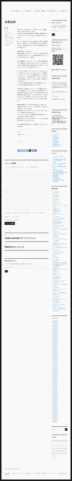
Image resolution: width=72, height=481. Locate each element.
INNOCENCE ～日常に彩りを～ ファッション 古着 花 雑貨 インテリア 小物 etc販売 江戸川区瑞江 (25, 473)
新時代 (8, 44)
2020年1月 (55, 408)
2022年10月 (55, 359)
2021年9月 (55, 378)
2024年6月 (55, 330)
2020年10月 (55, 395)
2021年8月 (55, 380)
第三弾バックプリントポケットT (59, 289)
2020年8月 (55, 398)
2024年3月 (55, 334)
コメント (7, 170)
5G (5, 40)
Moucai (6, 31)
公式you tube (55, 138)
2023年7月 (55, 346)
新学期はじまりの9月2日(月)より (60, 243)
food (54, 255)
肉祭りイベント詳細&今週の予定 (59, 292)
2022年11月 (55, 358)
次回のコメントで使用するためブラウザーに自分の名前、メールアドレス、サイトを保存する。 (26, 212)
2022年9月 (55, 361)
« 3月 (55, 458)
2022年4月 (55, 368)
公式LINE (55, 135)
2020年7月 (55, 399)
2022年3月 (55, 370)
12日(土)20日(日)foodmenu (59, 218)
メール (6, 198)
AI (6, 40)
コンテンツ (10, 40)
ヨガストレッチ (56, 165)
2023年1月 (55, 355)
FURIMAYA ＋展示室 (39, 11)
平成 (5, 44)
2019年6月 (55, 418)
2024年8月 (55, 327)
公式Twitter (55, 140)
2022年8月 (55, 362)
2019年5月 (55, 420)
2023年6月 (55, 347)
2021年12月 (55, 374)
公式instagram (56, 137)
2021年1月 (55, 390)
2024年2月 (55, 336)
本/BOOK (55, 177)
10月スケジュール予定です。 (59, 225)
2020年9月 (55, 396)
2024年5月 (55, 331)
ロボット (9, 43)
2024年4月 (55, 333)
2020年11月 (55, 393)
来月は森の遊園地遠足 (57, 222)
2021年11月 (55, 375)
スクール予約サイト (27, 11)
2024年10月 (55, 324)
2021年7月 (55, 381)
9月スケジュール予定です (58, 252)
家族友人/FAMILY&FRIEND (59, 172)
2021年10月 (55, 377)
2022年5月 (55, 367)
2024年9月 (55, 325)
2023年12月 (55, 338)
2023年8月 (55, 344)
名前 (6, 191)
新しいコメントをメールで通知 (12, 216)
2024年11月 (55, 322)
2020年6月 (55, 401)
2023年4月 (55, 350)
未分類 (54, 175)
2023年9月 (55, 343)
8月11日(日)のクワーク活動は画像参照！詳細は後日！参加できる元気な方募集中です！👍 (60, 264)
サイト (6, 205)
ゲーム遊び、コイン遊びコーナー (60, 280)
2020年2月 (55, 407)
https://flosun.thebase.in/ (57, 116)
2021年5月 (55, 384)
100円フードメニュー (57, 274)
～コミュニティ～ (56, 156)
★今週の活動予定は (57, 277)
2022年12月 (55, 356)
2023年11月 (55, 340)
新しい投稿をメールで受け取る (12, 219)
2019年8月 (55, 415)
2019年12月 (55, 410)
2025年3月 (55, 321)
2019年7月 (55, 417)
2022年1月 (55, 373)
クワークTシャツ (56, 296)
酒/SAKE (55, 181)
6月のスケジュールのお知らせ (59, 304)
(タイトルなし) (56, 191)
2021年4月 (55, 386)
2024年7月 (55, 328)
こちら (56, 96)
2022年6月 (55, 365)
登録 (6, 271)
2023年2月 (55, 353)
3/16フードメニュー (57, 202)
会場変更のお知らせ (57, 210)
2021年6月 (55, 383)
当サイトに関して (15, 11)
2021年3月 (55, 387)
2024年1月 (55, 337)
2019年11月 (55, 411)
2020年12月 (55, 392)
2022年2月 (55, 371)
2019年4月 (55, 421)
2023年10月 (55, 341)
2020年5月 (55, 402)
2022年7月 (55, 364)
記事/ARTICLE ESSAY (9, 38)
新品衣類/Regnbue (57, 174)
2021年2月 (55, 389)
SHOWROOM (63, 11)
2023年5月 (55, 349)
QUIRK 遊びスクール (52, 11)
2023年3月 (55, 352)
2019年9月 (55, 414)
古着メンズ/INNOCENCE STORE (59, 166)
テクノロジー (9, 41)
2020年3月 (55, 405)
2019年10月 (55, 412)
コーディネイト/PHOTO (58, 163)
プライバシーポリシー (52, 473)
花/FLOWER (55, 178)
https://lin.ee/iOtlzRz (56, 49)
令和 (12, 43)
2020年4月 (55, 404)
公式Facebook (56, 141)
